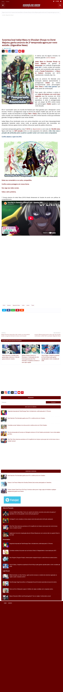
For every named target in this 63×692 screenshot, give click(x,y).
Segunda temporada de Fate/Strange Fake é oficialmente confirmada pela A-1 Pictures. (29, 411)
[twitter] (54, 1)
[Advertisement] (31, 27)
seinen (28, 305)
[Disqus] (31, 282)
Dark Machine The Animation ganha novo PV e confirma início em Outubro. (26, 418)
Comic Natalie (50, 58)
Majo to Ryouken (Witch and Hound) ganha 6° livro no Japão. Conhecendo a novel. (30, 596)
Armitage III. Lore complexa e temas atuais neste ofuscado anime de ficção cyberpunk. (31, 519)
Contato (7, 1)
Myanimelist (36, 129)
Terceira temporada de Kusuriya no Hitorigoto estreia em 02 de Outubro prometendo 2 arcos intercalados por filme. (34, 433)
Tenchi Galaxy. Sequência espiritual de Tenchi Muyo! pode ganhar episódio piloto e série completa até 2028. (50, 358)
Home (3, 1)
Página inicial (5, 12)
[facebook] (58, 1)
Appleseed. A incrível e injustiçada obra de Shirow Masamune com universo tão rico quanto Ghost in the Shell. (34, 534)
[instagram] (56, 1)
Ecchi (9, 12)
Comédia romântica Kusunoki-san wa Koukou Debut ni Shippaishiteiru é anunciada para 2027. (32, 550)
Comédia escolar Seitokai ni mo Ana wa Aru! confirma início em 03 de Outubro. (27, 425)
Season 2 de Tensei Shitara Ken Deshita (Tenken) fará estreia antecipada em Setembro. (30, 482)
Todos (32, 305)
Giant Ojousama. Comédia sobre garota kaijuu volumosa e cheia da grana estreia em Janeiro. (10, 357)
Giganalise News (16, 305)
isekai (23, 305)
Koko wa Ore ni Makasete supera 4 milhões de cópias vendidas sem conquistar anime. (31, 589)
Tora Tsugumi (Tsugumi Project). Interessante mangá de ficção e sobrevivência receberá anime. (33, 557)
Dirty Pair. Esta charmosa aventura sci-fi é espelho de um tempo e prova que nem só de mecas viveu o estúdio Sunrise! (33, 440)
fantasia (9, 305)
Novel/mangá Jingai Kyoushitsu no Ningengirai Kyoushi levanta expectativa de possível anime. (33, 582)
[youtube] (60, 1)
